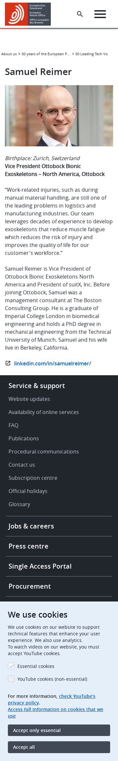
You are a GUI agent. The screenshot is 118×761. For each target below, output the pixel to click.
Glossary (19, 504)
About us (9, 53)
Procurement (30, 586)
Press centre (29, 546)
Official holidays (28, 491)
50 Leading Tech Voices (94, 53)
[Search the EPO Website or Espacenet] (80, 14)
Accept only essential (37, 730)
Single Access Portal (40, 566)
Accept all (24, 747)
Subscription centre (33, 477)
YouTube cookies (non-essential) (52, 679)
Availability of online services (44, 412)
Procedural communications (44, 451)
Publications (24, 438)
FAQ (13, 425)
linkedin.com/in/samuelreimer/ (52, 363)
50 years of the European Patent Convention (46, 53)
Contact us (22, 464)
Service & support (37, 385)
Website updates (29, 399)
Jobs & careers (31, 526)
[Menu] (100, 14)
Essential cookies (35, 666)
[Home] (30, 14)
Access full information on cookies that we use (55, 712)
